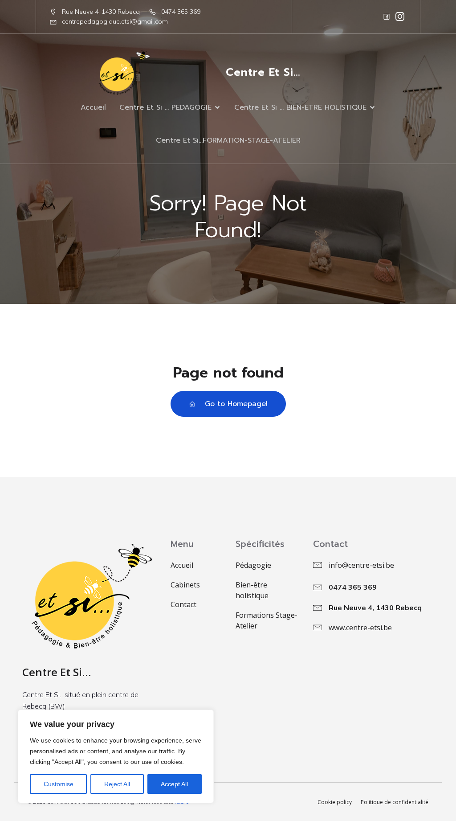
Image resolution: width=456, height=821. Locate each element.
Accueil (93, 107)
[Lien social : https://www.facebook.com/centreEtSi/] (386, 16)
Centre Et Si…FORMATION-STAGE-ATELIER (228, 140)
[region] (116, 756)
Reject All (117, 784)
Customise (58, 784)
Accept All (174, 784)
